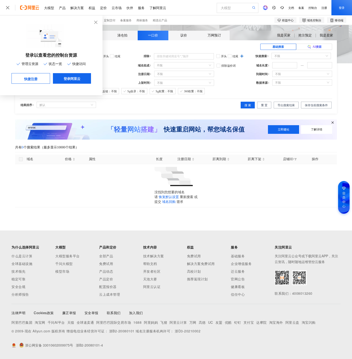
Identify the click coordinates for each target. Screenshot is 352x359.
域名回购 (169, 202)
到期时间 (262, 74)
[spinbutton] (285, 65)
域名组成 (143, 65)
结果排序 (26, 105)
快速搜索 (261, 56)
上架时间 (144, 82)
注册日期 (144, 74)
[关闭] (332, 123)
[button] (294, 63)
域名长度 (262, 65)
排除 (146, 56)
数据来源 (262, 82)
